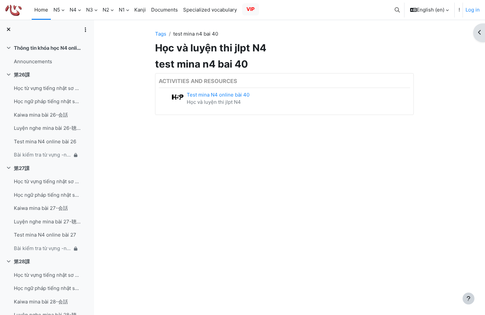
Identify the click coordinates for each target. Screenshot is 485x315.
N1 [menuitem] (122, 10)
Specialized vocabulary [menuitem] (210, 10)
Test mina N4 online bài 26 (45, 141)
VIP (250, 9)
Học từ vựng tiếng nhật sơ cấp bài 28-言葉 (47, 275)
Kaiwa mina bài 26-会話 (41, 115)
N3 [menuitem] (89, 10)
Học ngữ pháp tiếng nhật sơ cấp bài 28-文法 (47, 288)
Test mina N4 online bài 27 (45, 235)
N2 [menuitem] (106, 10)
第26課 (22, 75)
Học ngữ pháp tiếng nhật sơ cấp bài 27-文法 (47, 195)
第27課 (22, 168)
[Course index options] (85, 30)
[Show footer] (468, 298)
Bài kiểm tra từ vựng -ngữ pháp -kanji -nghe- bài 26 (43, 155)
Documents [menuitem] (164, 10)
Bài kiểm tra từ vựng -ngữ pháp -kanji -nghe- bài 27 (43, 248)
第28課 (22, 261)
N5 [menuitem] (56, 10)
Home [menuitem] (41, 10)
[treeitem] (47, 55)
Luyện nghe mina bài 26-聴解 (47, 128)
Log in (473, 10)
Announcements (33, 61)
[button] (397, 10)
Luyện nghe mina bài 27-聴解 (47, 221)
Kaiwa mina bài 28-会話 (41, 302)
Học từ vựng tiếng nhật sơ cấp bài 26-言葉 (47, 88)
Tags (160, 34)
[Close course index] (9, 30)
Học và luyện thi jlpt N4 (214, 102)
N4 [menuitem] (73, 10)
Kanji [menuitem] (140, 10)
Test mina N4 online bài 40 (218, 95)
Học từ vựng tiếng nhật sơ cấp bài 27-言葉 (47, 181)
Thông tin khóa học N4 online (47, 48)
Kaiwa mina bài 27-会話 (41, 208)
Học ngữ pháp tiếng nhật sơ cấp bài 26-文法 (47, 101)
